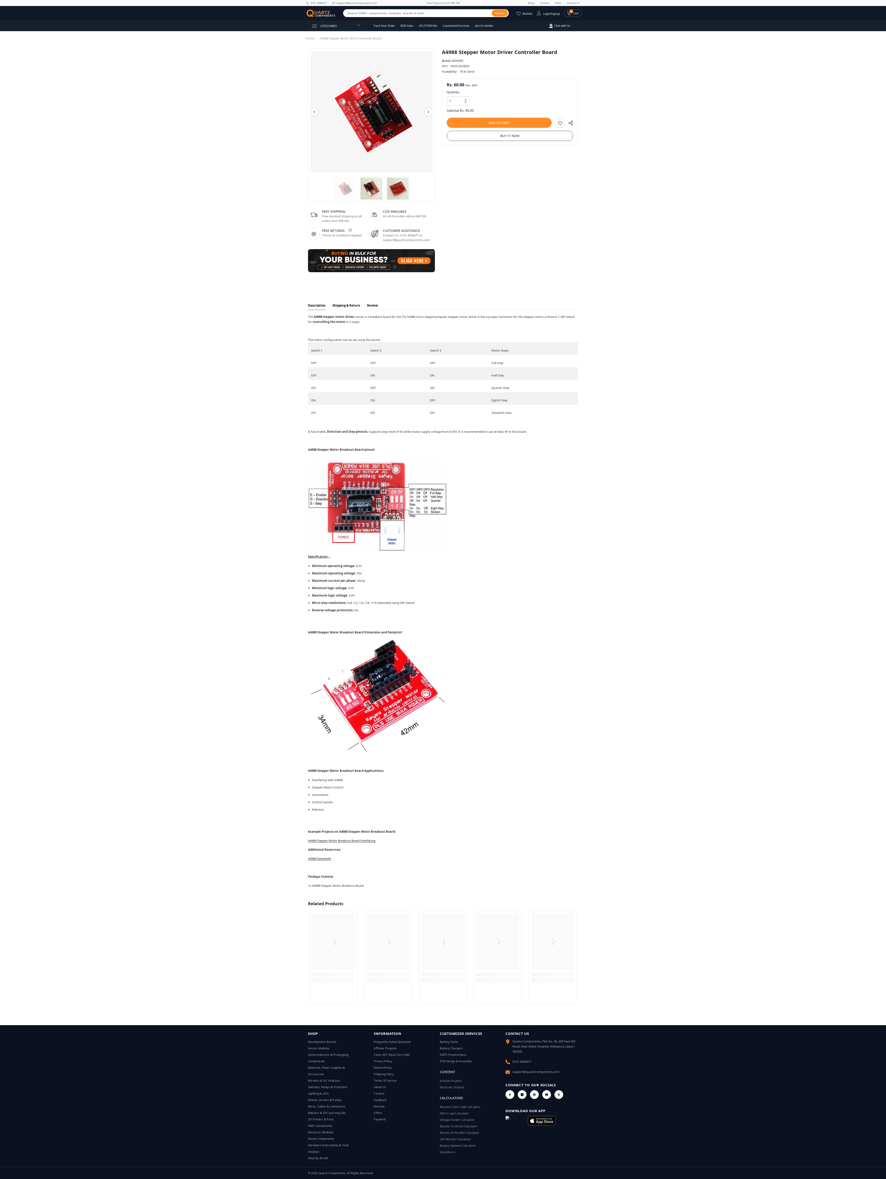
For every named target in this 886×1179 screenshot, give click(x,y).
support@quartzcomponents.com (536, 1072)
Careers (544, 3)
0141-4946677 (319, 3)
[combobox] (417, 13)
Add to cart (499, 122)
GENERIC (458, 61)
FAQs (558, 3)
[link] (333, 974)
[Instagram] (522, 1094)
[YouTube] (546, 1094)
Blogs (531, 3)
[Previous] (315, 112)
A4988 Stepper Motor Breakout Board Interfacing (341, 841)
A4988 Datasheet (319, 859)
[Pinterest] (534, 1094)
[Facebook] (510, 1094)
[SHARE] (569, 124)
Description (317, 305)
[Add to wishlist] (560, 123)
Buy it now (509, 136)
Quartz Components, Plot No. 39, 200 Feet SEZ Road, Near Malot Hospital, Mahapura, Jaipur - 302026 (543, 1046)
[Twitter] (558, 1094)
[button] (573, 13)
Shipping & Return (346, 305)
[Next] (428, 112)
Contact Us (573, 3)
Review (372, 305)
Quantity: (453, 92)
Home (310, 38)
